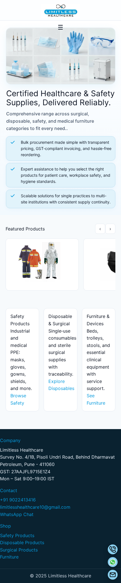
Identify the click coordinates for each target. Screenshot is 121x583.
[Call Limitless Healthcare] (113, 549)
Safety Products (17, 535)
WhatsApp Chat (16, 514)
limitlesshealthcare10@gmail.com (35, 507)
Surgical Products (19, 550)
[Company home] (60, 11)
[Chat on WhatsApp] (113, 562)
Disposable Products (22, 542)
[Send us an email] (113, 575)
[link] (42, 261)
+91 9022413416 (18, 500)
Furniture (9, 557)
